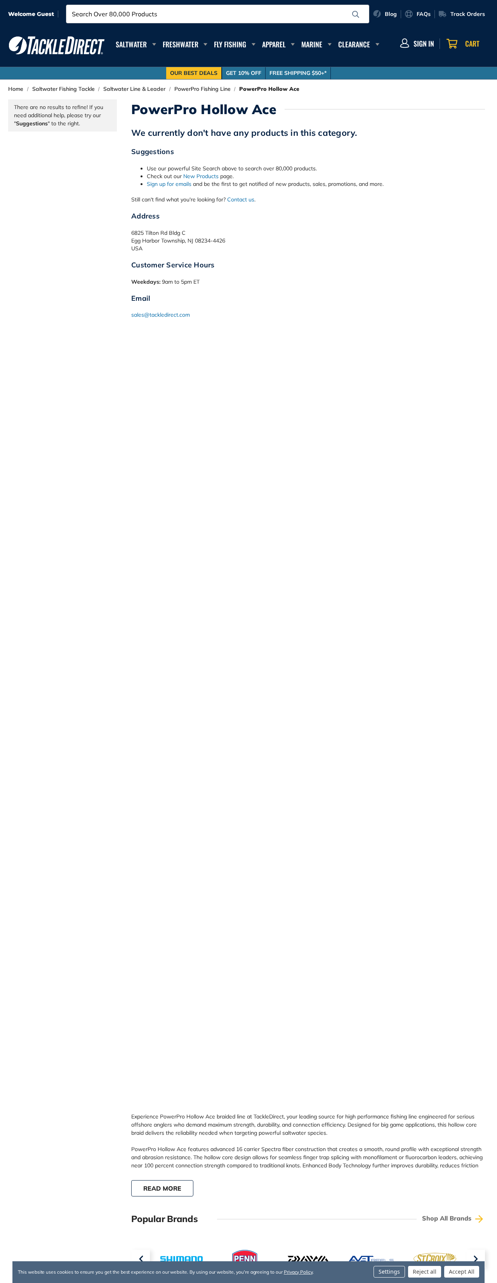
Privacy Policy (298, 1272)
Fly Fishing (230, 44)
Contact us (240, 199)
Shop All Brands (447, 1218)
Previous (140, 1259)
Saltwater (131, 44)
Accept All (461, 1271)
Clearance (354, 44)
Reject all (424, 1271)
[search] (355, 14)
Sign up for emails (169, 183)
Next (475, 1259)
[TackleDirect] (56, 45)
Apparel (274, 44)
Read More (162, 1188)
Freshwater (180, 44)
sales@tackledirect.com (160, 314)
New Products (201, 176)
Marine (311, 44)
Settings (389, 1271)
